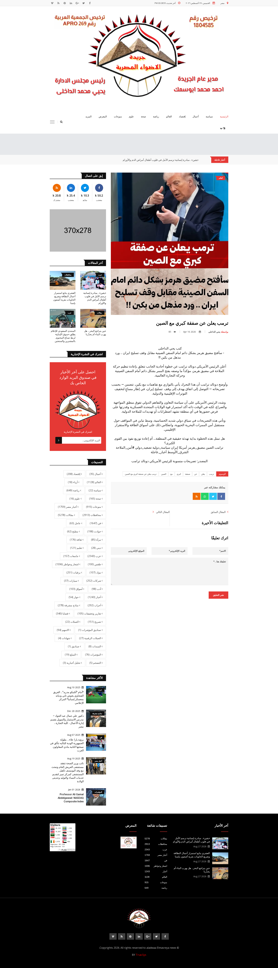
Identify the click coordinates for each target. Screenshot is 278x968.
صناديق (74, 646)
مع (171, 473)
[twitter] (83, 3)
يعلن (203, 473)
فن (96, 523)
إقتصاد (182, 116)
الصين (163, 473)
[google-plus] (77, 3)
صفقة (187, 473)
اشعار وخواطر (67, 564)
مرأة (96, 539)
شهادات (64, 638)
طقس (95, 564)
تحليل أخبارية (72, 663)
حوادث (94, 531)
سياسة (209, 116)
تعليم (76, 548)
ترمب (211, 473)
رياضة (156, 116)
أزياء (73, 482)
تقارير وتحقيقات (90, 613)
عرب (95, 556)
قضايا (62, 613)
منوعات (118, 116)
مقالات (66, 515)
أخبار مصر (68, 507)
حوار (74, 597)
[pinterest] (64, 3)
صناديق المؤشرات (90, 630)
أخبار (95, 597)
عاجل (75, 523)
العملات (72, 621)
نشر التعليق (218, 595)
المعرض (103, 116)
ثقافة (76, 539)
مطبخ (73, 531)
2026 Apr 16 (189, 331)
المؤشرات (93, 654)
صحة (143, 116)
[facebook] (89, 3)
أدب (97, 589)
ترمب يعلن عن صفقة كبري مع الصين (140, 473)
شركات (94, 580)
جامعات (71, 556)
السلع (71, 654)
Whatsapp (205, 496)
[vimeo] (52, 3)
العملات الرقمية (90, 638)
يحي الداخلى (218, 331)
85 (170, 331)
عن (195, 473)
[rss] (58, 3)
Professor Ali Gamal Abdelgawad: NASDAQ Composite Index (71, 798)
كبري (179, 473)
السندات (95, 646)
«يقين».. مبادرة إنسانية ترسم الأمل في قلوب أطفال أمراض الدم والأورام (161, 160)
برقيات (73, 572)
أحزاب (95, 605)
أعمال (196, 116)
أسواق (76, 589)
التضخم (95, 663)
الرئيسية (224, 116)
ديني (96, 548)
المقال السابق (218, 512)
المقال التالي (162, 512)
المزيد (88, 116)
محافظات (92, 515)
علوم (131, 116)
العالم (169, 116)
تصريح (95, 621)
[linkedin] (71, 3)
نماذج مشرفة (68, 605)
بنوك (96, 572)
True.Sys (141, 955)
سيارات (71, 580)
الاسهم (63, 630)
